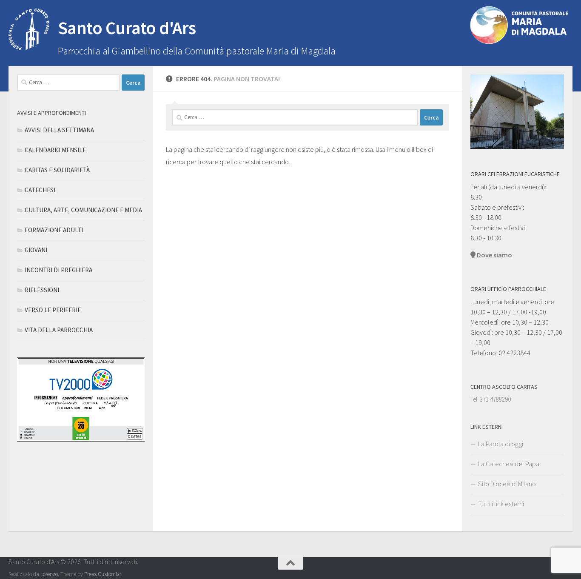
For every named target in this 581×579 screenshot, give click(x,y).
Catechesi (40, 190)
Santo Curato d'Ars (127, 28)
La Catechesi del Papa (508, 463)
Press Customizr (102, 574)
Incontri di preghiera (58, 270)
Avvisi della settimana (59, 130)
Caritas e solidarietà (57, 170)
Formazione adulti (54, 230)
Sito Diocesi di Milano (507, 483)
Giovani (36, 250)
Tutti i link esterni (501, 503)
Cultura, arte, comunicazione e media (83, 210)
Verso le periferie (53, 310)
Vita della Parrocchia (59, 330)
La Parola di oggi (500, 443)
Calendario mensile (55, 150)
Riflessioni (42, 290)
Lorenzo (49, 574)
